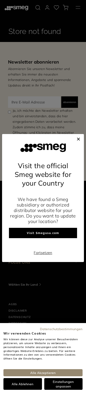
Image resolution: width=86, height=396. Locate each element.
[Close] (78, 138)
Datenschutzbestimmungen (61, 328)
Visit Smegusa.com (43, 233)
